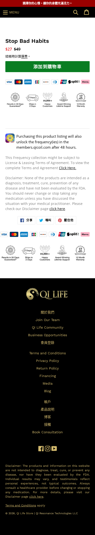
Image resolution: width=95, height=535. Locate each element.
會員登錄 (47, 343)
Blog (47, 391)
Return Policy (47, 368)
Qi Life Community (47, 327)
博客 (47, 417)
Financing (47, 376)
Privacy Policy (47, 361)
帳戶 (47, 402)
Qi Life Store (25, 513)
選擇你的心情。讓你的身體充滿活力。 (47, 3)
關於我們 (47, 312)
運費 (24, 56)
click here (57, 208)
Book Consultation (47, 432)
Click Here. (67, 168)
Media (48, 383)
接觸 (47, 424)
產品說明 (47, 409)
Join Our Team (48, 320)
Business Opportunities (47, 335)
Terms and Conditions (47, 353)
